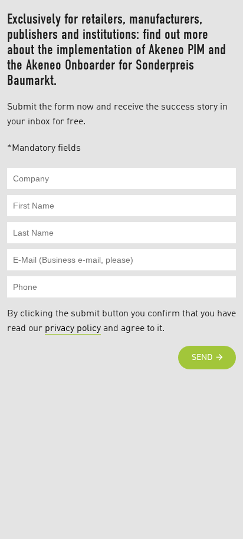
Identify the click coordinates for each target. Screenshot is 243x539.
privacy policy (73, 328)
